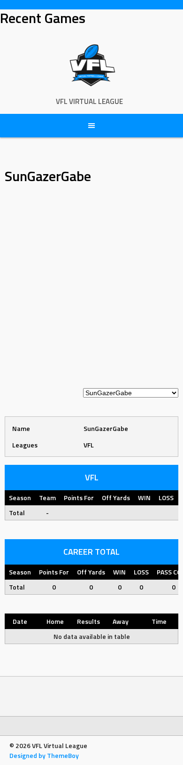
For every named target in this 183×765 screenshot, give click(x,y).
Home (55, 621)
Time (159, 621)
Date (20, 621)
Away (121, 621)
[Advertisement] (91, 291)
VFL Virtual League (89, 101)
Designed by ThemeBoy (44, 755)
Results (88, 621)
